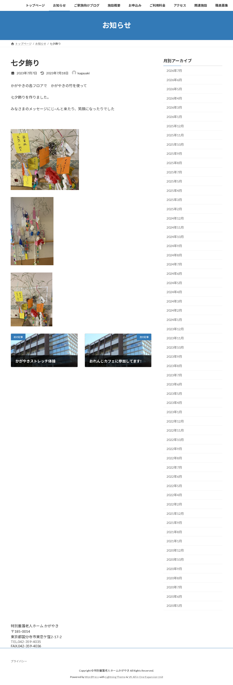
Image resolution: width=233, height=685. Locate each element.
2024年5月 (174, 283)
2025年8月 (174, 163)
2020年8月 (174, 578)
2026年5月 (174, 89)
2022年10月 (175, 439)
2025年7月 (174, 172)
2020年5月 (174, 606)
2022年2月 (174, 504)
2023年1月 (174, 412)
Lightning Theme (115, 677)
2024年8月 (174, 255)
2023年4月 (174, 403)
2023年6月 (174, 384)
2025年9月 (174, 153)
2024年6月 (174, 273)
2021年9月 (174, 523)
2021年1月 (174, 541)
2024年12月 (175, 218)
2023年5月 (174, 393)
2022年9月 (174, 449)
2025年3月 (174, 200)
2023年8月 (174, 366)
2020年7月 (174, 587)
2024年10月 (175, 236)
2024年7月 (174, 264)
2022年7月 (174, 467)
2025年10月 (175, 144)
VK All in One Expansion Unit (146, 677)
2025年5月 (174, 181)
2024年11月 (175, 227)
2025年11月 (175, 135)
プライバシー (19, 661)
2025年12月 (175, 126)
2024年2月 (174, 310)
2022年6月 (174, 476)
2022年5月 (174, 486)
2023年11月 (175, 338)
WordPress (92, 677)
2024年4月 (174, 292)
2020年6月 (174, 596)
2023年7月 (174, 375)
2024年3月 (174, 301)
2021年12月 (175, 513)
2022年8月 (174, 458)
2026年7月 (174, 70)
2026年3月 (174, 107)
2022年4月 (174, 495)
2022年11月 (175, 430)
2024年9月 (174, 246)
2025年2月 (174, 209)
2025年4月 (174, 190)
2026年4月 (174, 98)
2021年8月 (174, 532)
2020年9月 (174, 569)
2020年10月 (175, 559)
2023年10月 (175, 347)
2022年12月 (175, 421)
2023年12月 (175, 329)
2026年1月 (174, 117)
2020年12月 (175, 550)
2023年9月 (174, 356)
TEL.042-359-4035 (26, 641)
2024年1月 (174, 320)
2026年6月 (174, 80)
